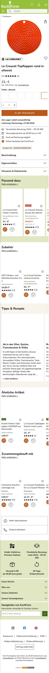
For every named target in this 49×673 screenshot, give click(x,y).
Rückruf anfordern (17, 529)
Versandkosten (23, 85)
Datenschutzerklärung (27, 636)
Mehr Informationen (18, 520)
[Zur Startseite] (10, 4)
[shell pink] (36, 95)
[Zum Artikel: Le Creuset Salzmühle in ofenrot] (12, 198)
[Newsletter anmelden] (44, 613)
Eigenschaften (9, 163)
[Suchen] (10, 11)
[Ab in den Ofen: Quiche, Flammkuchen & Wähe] (22, 328)
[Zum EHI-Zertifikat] (3, 141)
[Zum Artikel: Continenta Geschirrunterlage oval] (12, 473)
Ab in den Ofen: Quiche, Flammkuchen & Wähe (16, 346)
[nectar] (20, 95)
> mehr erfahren (10, 378)
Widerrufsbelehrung (13, 641)
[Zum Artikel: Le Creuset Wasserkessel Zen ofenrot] (34, 198)
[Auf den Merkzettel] (46, 58)
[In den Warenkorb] (5, 229)
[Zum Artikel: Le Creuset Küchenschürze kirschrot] (34, 263)
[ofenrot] (44, 95)
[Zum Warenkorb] (45, 4)
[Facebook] (24, 628)
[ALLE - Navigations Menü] (3, 11)
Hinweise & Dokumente (14, 171)
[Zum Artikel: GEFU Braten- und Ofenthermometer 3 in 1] (12, 263)
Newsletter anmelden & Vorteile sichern (20, 608)
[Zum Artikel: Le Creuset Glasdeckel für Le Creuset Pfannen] (34, 473)
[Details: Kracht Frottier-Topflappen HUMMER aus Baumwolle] (4, 419)
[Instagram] (12, 628)
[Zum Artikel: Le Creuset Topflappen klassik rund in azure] (34, 411)
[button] (45, 22)
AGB (42, 636)
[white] (5, 95)
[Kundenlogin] (38, 4)
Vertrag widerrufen (24, 647)
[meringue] (13, 95)
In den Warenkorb (24, 113)
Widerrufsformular (34, 641)
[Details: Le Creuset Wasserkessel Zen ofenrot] (28, 205)
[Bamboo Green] (28, 95)
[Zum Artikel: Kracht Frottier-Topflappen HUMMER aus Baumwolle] (12, 411)
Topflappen (7, 16)
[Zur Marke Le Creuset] (12, 59)
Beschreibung (9, 155)
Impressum (8, 636)
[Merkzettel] (31, 4)
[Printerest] (36, 628)
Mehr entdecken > (10, 184)
